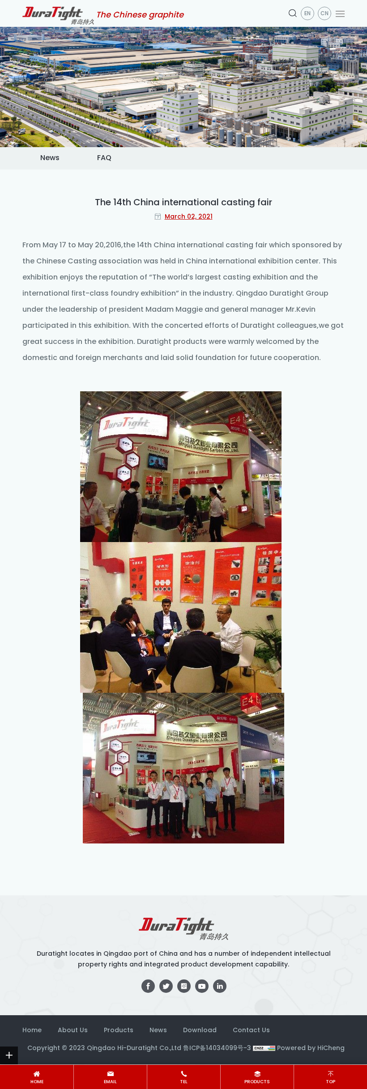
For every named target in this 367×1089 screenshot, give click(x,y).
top (330, 1082)
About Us (73, 1030)
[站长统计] (264, 1048)
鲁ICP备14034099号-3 (217, 1048)
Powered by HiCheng (311, 1048)
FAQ (104, 158)
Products (118, 1030)
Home (32, 1030)
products (257, 1082)
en (307, 13)
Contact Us (251, 1030)
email (110, 1082)
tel (184, 1082)
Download (200, 1030)
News (50, 158)
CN (324, 13)
